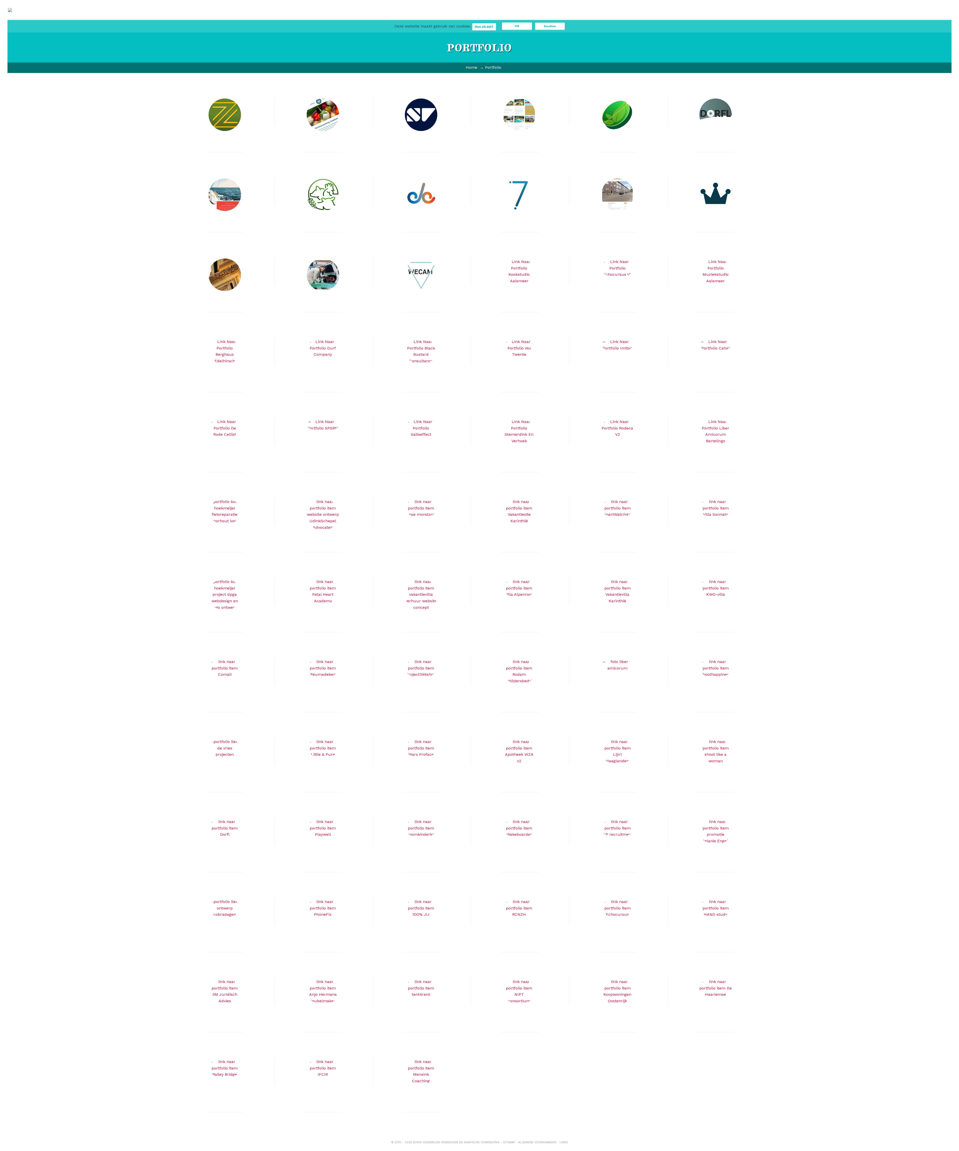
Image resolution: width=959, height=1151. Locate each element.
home (413, 15)
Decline (550, 26)
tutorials (503, 17)
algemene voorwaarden (537, 1142)
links (564, 1142)
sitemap (509, 1142)
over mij (526, 17)
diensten (436, 17)
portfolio (458, 17)
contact (548, 17)
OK (517, 26)
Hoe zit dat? (484, 26)
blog (481, 17)
